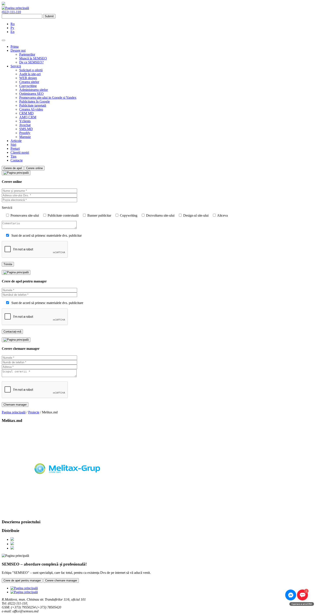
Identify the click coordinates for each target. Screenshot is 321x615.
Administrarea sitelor (33, 90)
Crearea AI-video (31, 109)
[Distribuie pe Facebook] (12, 539)
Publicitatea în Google (34, 101)
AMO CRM (27, 117)
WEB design (28, 78)
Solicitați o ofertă (31, 70)
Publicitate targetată (32, 105)
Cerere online (34, 168)
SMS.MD (26, 129)
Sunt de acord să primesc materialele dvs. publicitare (47, 303)
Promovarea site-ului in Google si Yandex (47, 97)
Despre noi (18, 50)
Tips (13, 156)
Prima (14, 46)
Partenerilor (27, 54)
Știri (13, 144)
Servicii (15, 66)
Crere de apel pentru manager (22, 580)
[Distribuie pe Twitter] (12, 544)
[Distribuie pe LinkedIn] (12, 548)
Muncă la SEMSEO (33, 58)
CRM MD (26, 113)
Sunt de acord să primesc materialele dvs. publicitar (46, 235)
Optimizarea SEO (31, 93)
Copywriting (28, 86)
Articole (16, 141)
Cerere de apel (12, 168)
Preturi (15, 148)
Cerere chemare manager (61, 580)
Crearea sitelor (29, 82)
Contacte (16, 160)
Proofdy (24, 133)
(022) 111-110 (11, 12)
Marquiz (25, 137)
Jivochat (25, 125)
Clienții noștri (19, 152)
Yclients (25, 121)
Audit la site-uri (30, 74)
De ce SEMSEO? (31, 62)
